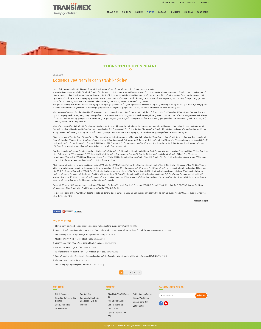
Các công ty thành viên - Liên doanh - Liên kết (90, 299)
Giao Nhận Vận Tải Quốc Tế (118, 295)
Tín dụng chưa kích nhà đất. (66, 260)
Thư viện (83, 305)
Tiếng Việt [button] (203, 2)
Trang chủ (112, 12)
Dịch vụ (139, 12)
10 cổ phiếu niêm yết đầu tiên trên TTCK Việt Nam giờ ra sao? (80, 252)
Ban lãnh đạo (85, 294)
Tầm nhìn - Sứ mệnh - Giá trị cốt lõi (65, 299)
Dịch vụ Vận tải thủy (141, 298)
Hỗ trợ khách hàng (169, 2)
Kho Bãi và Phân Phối (117, 301)
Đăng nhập (191, 2)
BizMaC (155, 326)
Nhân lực (175, 12)
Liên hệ (181, 2)
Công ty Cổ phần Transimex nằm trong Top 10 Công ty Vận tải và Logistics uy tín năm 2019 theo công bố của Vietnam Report (107, 230)
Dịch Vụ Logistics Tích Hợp (117, 314)
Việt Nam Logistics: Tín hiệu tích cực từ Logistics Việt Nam (79, 235)
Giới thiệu (126, 12)
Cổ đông (162, 12)
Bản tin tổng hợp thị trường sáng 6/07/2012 (73, 265)
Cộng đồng (202, 12)
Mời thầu (188, 12)
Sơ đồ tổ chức (61, 309)
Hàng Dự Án (113, 309)
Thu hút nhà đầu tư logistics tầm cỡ (70, 247)
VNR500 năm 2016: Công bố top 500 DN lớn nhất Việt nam (79, 243)
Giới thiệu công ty (62, 294)
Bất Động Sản (139, 306)
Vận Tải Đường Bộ (115, 305)
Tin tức (150, 12)
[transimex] (72, 9)
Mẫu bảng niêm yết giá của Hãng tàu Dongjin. (74, 239)
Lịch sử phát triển (62, 305)
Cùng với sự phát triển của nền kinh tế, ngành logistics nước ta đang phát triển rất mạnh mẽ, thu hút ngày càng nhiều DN (105, 256)
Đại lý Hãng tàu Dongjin (143, 294)
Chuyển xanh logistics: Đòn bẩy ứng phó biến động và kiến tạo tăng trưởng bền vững (90, 226)
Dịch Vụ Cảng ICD (140, 302)
